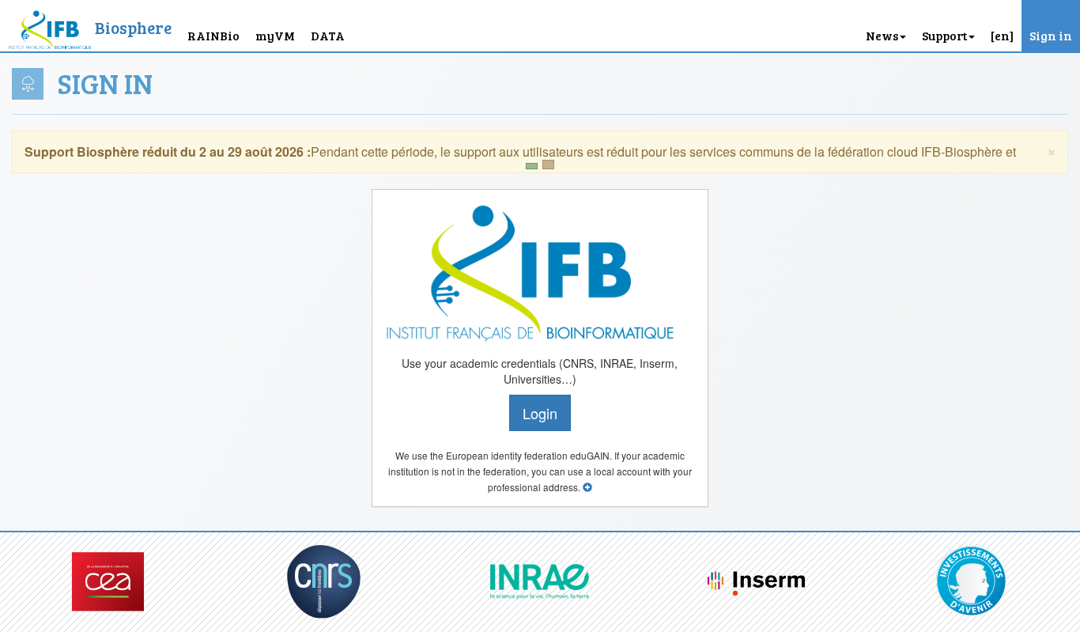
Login (540, 413)
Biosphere (133, 27)
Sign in (1050, 35)
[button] (1002, 25)
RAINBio (213, 35)
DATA (328, 35)
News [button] (882, 35)
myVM (275, 35)
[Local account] (587, 487)
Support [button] (944, 35)
